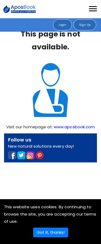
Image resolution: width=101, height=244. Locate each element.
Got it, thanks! (51, 232)
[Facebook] (12, 155)
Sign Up (84, 25)
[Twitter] (21, 155)
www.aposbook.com (74, 127)
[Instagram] (30, 155)
